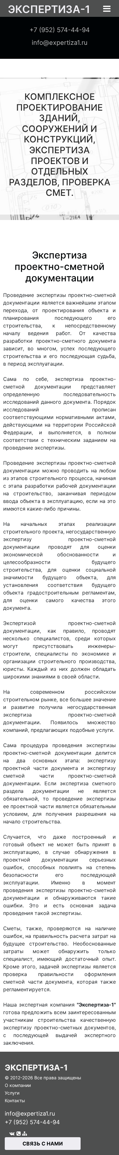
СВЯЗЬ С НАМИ (43, 1143)
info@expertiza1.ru (30, 1113)
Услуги (12, 1093)
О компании (18, 1085)
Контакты (15, 1100)
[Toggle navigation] (106, 8)
